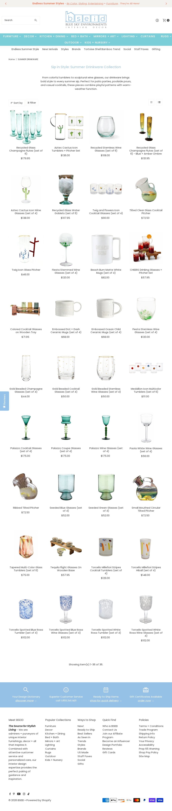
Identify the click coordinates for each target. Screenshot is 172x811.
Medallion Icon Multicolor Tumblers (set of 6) (146, 390)
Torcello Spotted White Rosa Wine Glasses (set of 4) (146, 632)
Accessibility (146, 745)
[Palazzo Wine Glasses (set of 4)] (106, 427)
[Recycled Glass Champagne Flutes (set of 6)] (26, 127)
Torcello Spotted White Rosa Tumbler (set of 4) (106, 631)
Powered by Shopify (38, 800)
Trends (82, 741)
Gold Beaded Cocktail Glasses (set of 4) (66, 390)
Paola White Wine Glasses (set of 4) (146, 450)
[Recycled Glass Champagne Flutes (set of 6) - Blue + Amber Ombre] (145, 127)
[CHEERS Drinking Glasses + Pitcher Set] (145, 249)
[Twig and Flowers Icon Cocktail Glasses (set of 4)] (106, 189)
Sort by (18, 103)
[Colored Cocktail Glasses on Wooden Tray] (26, 308)
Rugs (165, 36)
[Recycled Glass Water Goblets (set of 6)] (66, 189)
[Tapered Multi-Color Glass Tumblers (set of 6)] (26, 546)
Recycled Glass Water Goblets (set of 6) (66, 211)
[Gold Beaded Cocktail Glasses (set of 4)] (66, 368)
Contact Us (109, 729)
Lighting (128, 36)
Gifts (81, 764)
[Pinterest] (14, 794)
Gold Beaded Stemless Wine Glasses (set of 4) (106, 390)
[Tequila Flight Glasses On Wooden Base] (66, 546)
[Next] (166, 3)
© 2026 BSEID (16, 800)
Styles (65, 49)
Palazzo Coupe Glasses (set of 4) (66, 449)
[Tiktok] (28, 794)
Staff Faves (141, 49)
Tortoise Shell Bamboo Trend (102, 49)
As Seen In (84, 737)
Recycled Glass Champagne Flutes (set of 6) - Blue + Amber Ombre (146, 150)
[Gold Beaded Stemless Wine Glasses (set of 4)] (106, 368)
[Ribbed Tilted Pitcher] (26, 487)
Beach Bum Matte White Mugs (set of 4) (106, 271)
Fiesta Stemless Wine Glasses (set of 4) (146, 330)
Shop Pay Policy (148, 752)
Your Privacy (146, 741)
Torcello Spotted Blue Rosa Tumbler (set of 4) (26, 631)
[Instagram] (24, 794)
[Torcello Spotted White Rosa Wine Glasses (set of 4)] (145, 609)
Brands (76, 49)
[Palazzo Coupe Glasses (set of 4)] (66, 427)
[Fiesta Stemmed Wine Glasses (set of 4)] (66, 249)
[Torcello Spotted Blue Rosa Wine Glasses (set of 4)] (66, 609)
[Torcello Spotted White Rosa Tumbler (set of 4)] (106, 609)
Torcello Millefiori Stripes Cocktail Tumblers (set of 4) (106, 570)
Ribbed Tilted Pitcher (26, 507)
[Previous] (6, 3)
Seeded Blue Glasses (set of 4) (66, 509)
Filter (33, 102)
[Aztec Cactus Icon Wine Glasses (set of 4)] (26, 189)
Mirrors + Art (105, 36)
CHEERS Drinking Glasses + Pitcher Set (146, 271)
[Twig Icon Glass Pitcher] (26, 249)
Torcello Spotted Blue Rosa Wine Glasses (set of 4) (66, 631)
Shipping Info (147, 733)
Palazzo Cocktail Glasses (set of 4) (26, 449)
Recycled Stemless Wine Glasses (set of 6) (106, 149)
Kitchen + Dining (53, 36)
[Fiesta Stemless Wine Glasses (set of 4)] (145, 308)
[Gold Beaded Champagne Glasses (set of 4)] (26, 368)
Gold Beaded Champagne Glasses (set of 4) (25, 390)
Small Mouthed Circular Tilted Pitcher (146, 509)
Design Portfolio (112, 745)
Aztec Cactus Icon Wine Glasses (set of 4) (26, 211)
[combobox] (21, 20)
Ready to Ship (86, 729)
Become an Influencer (116, 741)
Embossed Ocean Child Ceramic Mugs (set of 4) (106, 330)
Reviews (107, 748)
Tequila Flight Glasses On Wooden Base (65, 569)
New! (81, 726)
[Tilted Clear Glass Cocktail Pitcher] (145, 189)
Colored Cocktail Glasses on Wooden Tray (26, 330)
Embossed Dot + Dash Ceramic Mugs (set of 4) (66, 330)
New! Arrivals (50, 49)
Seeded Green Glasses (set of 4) (106, 509)
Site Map (144, 756)
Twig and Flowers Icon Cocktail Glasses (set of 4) (106, 211)
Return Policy (147, 737)
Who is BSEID (110, 726)
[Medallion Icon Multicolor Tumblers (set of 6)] (145, 368)
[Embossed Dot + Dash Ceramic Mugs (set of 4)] (66, 308)
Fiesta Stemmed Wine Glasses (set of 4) (66, 271)
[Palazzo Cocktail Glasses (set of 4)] (26, 427)
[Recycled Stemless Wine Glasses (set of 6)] (106, 127)
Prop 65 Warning (149, 748)
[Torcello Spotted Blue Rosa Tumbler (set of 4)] (26, 609)
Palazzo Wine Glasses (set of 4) (106, 449)
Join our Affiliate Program (112, 735)
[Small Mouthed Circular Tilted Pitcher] (145, 487)
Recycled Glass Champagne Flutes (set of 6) (26, 150)
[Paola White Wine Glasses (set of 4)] (145, 427)
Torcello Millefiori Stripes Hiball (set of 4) (146, 569)
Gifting (156, 49)
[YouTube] (18, 794)
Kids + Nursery (96, 42)
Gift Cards (108, 752)
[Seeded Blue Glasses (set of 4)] (66, 487)
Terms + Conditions (151, 726)
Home (12, 59)
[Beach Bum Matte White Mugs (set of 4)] (106, 249)
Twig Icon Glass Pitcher (26, 270)
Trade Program (148, 729)
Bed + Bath (79, 36)
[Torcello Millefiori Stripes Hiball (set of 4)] (145, 546)
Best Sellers (85, 733)
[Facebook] (10, 794)
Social (127, 49)
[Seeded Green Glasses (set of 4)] (106, 487)
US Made (83, 752)
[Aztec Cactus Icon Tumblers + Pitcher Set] (66, 127)
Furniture (10, 36)
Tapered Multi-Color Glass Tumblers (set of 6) (26, 569)
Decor (29, 36)
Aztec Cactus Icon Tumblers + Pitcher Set (66, 149)
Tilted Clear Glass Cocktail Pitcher (146, 211)
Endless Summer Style (25, 49)
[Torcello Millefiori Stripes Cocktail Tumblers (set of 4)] (106, 546)
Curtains (148, 36)
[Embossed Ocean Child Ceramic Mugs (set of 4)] (106, 308)
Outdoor (71, 42)
